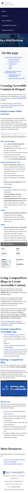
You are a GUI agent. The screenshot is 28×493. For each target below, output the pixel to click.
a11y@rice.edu (15, 486)
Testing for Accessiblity (10, 461)
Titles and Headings (14, 59)
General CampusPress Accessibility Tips (15, 75)
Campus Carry (18, 484)
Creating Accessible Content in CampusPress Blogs (13, 72)
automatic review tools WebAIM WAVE (14, 349)
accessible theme (14, 334)
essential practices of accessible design (14, 345)
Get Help (4, 16)
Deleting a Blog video (15, 370)
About (3, 11)
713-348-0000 (13, 478)
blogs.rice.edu (8, 413)
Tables (10, 68)
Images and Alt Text (14, 61)
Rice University (8, 2)
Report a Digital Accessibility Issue (13, 481)
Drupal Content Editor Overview (13, 57)
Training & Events (7, 30)
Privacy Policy (9, 484)
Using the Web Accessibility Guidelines (14, 459)
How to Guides (6, 20)
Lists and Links (13, 63)
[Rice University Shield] (2, 4)
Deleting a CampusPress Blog (17, 78)
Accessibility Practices (9, 25)
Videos (10, 66)
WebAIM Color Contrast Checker (13, 352)
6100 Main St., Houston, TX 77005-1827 (14, 475)
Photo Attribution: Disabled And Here (14, 489)
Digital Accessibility (10, 4)
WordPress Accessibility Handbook (13, 464)
